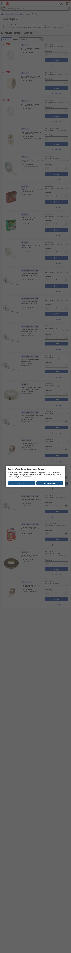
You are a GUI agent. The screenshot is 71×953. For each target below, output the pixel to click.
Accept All (21, 483)
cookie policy (14, 477)
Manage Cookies (50, 483)
